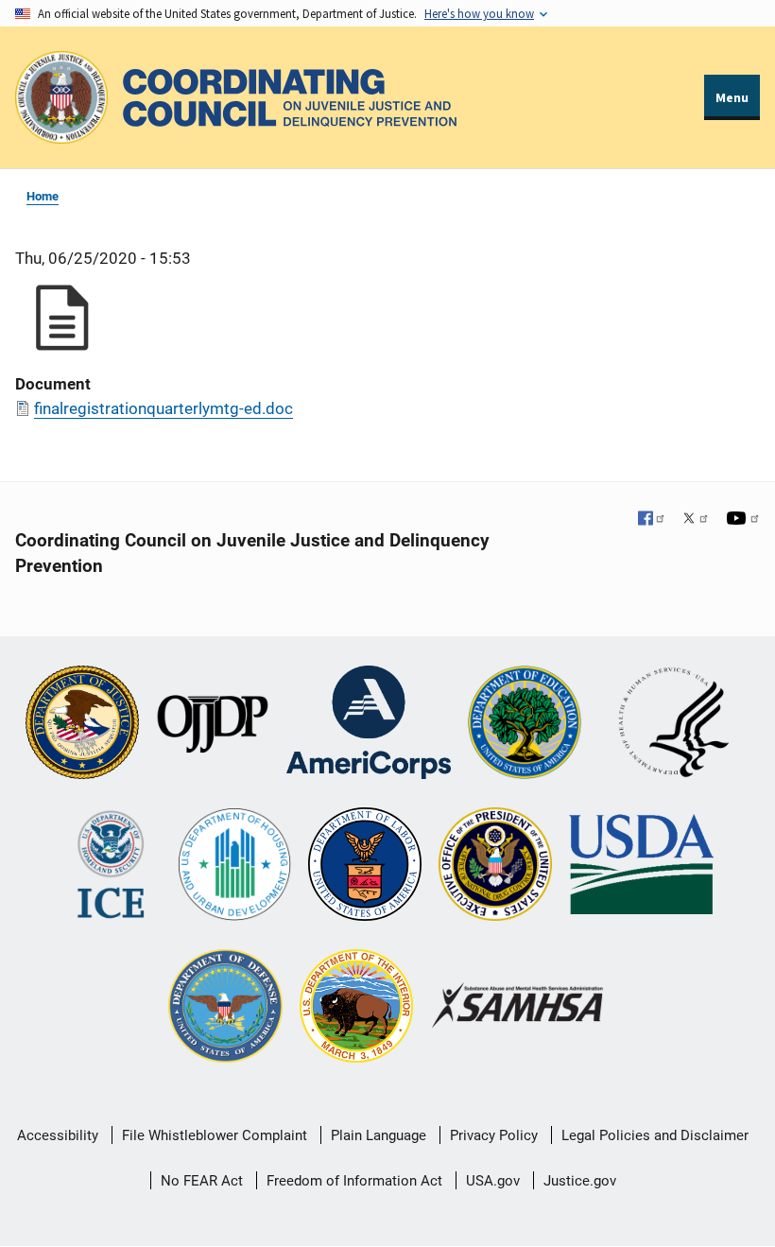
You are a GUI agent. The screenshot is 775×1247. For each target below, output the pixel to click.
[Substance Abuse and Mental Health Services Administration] (518, 1007)
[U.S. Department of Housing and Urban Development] (234, 866)
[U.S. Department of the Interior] (356, 1007)
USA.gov (493, 1180)
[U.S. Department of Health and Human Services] (673, 724)
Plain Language (378, 1135)
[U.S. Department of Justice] (82, 724)
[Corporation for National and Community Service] (368, 724)
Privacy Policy (494, 1135)
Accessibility (57, 1135)
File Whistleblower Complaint (214, 1135)
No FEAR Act (202, 1180)
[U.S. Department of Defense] (225, 1007)
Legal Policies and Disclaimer (655, 1135)
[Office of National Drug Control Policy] (495, 866)
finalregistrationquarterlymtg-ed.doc (163, 408)
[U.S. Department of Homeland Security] (111, 866)
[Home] (289, 98)
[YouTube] (743, 520)
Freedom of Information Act (354, 1180)
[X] (695, 520)
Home (42, 196)
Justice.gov (579, 1180)
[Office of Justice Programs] (61, 97)
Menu (732, 97)
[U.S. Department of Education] (524, 724)
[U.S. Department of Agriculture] (641, 866)
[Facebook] (652, 520)
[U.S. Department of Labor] (365, 866)
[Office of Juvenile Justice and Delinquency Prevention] (212, 724)
